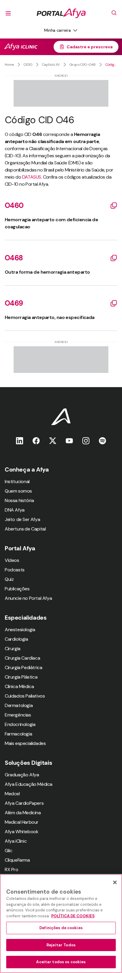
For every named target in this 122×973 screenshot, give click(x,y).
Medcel (12, 794)
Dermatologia (19, 705)
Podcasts (15, 570)
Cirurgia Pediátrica (23, 667)
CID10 (27, 64)
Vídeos (12, 560)
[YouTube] (69, 440)
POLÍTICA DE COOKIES (73, 916)
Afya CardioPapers (24, 803)
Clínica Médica (19, 686)
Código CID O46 (111, 64)
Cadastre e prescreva (90, 46)
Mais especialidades (25, 743)
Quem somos (18, 491)
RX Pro (11, 869)
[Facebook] (36, 440)
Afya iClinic (16, 841)
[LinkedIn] (19, 440)
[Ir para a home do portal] (61, 13)
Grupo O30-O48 (82, 64)
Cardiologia (16, 639)
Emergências (18, 715)
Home (9, 64)
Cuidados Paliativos (25, 696)
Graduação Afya (22, 775)
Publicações (17, 589)
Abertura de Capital (25, 529)
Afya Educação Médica (28, 784)
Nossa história (19, 500)
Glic (8, 850)
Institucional (17, 481)
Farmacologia (18, 734)
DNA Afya (15, 510)
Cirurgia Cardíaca (22, 658)
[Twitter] (52, 440)
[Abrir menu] (8, 13)
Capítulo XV (51, 64)
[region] (61, 923)
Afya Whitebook (21, 831)
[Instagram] (85, 440)
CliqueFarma (17, 860)
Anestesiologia (20, 629)
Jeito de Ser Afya (22, 519)
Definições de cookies (61, 927)
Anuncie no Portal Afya (28, 598)
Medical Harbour (21, 822)
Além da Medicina (23, 813)
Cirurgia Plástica (21, 677)
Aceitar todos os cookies (61, 961)
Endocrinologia (20, 724)
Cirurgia (12, 648)
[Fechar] (114, 882)
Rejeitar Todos (61, 945)
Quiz (9, 579)
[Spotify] (102, 440)
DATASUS (31, 177)
